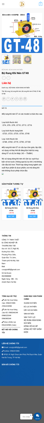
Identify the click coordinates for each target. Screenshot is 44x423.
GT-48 (38, 91)
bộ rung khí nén (16, 91)
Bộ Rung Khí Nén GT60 (32, 209)
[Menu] (3, 4)
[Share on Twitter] (12, 99)
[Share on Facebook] (8, 99)
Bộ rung (7, 91)
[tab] (22, 108)
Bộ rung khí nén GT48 (29, 91)
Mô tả (4, 108)
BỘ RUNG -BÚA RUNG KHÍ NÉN (12, 69)
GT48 (3, 94)
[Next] (38, 33)
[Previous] (5, 33)
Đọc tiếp (11, 216)
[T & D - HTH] (22, 4)
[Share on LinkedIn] (25, 99)
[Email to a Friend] (17, 99)
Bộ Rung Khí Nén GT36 (11, 209)
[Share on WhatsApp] (4, 99)
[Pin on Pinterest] (21, 99)
